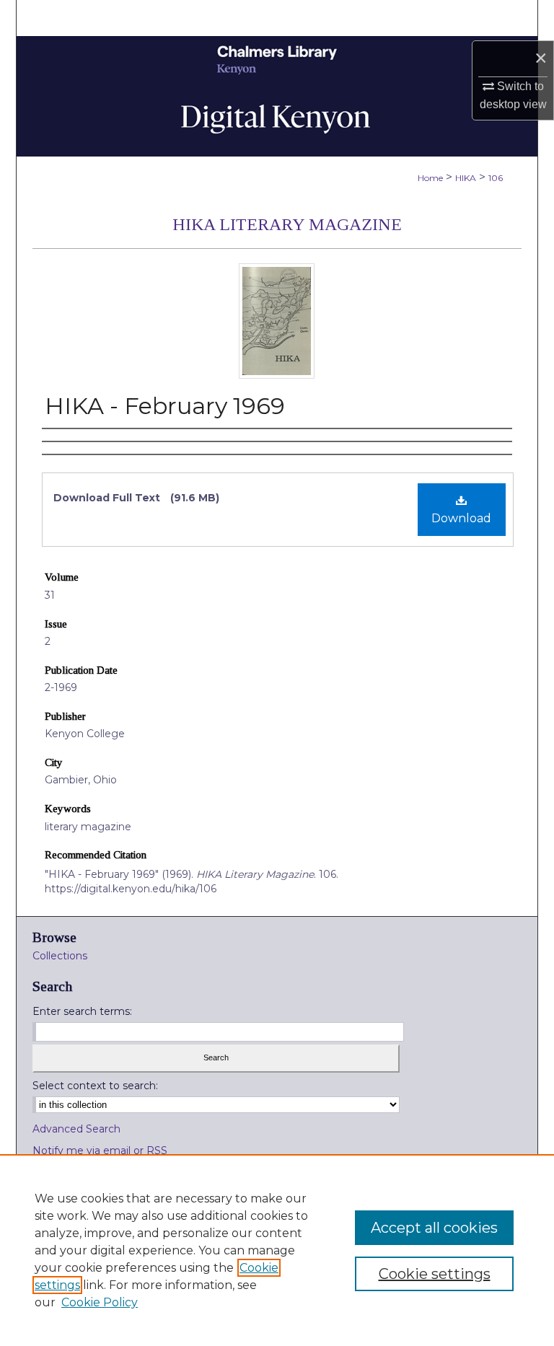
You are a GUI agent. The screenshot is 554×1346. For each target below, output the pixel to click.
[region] (277, 1250)
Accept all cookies (434, 1227)
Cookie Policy (99, 1302)
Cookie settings (435, 1274)
